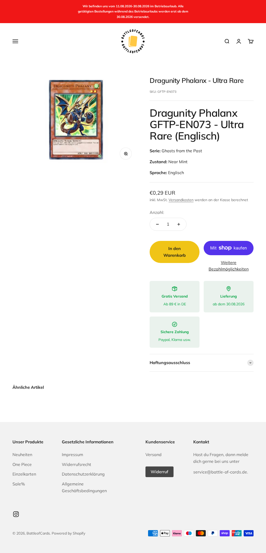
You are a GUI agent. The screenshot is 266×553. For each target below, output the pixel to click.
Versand (153, 454)
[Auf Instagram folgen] (15, 514)
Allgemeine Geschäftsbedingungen (84, 487)
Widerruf (159, 471)
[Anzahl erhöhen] (178, 224)
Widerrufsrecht (76, 464)
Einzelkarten (24, 474)
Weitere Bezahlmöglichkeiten (229, 266)
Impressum (72, 454)
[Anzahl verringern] (157, 224)
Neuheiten (22, 454)
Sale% (18, 483)
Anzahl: (157, 212)
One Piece (22, 464)
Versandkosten (181, 200)
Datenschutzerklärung (83, 474)
